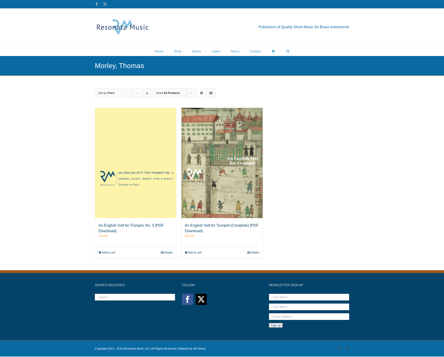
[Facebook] (187, 299)
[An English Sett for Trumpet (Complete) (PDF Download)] (221, 163)
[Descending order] (146, 93)
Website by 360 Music (192, 348)
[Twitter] (201, 299)
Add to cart (108, 252)
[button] (287, 51)
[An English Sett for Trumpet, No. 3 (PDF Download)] (135, 163)
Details (168, 252)
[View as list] (210, 93)
